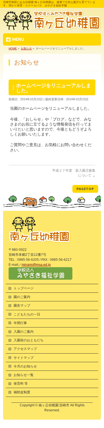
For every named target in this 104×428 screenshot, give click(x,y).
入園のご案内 (24, 332)
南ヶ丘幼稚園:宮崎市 (54, 405)
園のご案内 (22, 297)
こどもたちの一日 (27, 314)
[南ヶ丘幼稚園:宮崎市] (52, 25)
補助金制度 (22, 392)
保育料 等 (21, 384)
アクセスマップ (25, 349)
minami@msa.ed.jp (36, 265)
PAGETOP (85, 189)
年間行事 (20, 323)
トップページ (24, 288)
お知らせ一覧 (24, 375)
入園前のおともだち (29, 340)
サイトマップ (24, 358)
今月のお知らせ (25, 366)
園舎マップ (22, 305)
